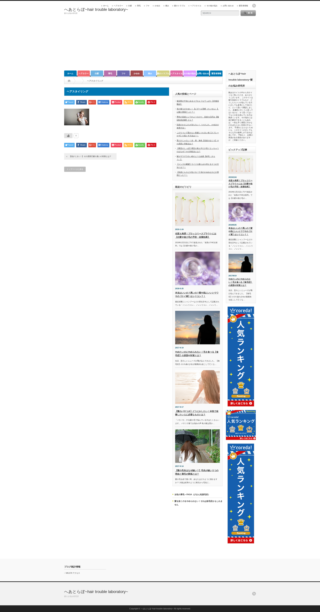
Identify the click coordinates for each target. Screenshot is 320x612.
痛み (167, 6)
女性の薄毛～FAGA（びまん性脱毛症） (192, 494)
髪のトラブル (179, 6)
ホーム (106, 6)
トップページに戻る (75, 169)
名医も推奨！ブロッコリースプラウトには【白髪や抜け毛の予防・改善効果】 (240, 183)
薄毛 (139, 6)
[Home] (69, 81)
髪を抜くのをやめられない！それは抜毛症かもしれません (198, 503)
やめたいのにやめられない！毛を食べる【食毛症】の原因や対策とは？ (240, 282)
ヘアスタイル (195, 6)
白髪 (130, 6)
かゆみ (157, 6)
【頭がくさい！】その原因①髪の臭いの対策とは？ (90, 156)
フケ (148, 6)
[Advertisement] (160, 45)
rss (254, 6)
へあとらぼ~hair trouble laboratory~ (96, 9)
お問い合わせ (228, 6)
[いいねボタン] (68, 135)
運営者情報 (243, 6)
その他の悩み (212, 6)
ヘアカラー (118, 6)
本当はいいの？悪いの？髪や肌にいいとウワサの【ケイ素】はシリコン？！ (240, 231)
